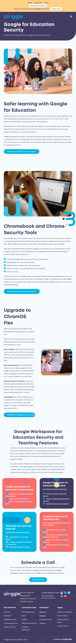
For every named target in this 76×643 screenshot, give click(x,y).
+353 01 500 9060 (47, 596)
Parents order (56, 9)
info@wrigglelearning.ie (50, 592)
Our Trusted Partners (18, 35)
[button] (71, 16)
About (6, 35)
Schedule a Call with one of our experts (21, 291)
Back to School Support (38, 5)
